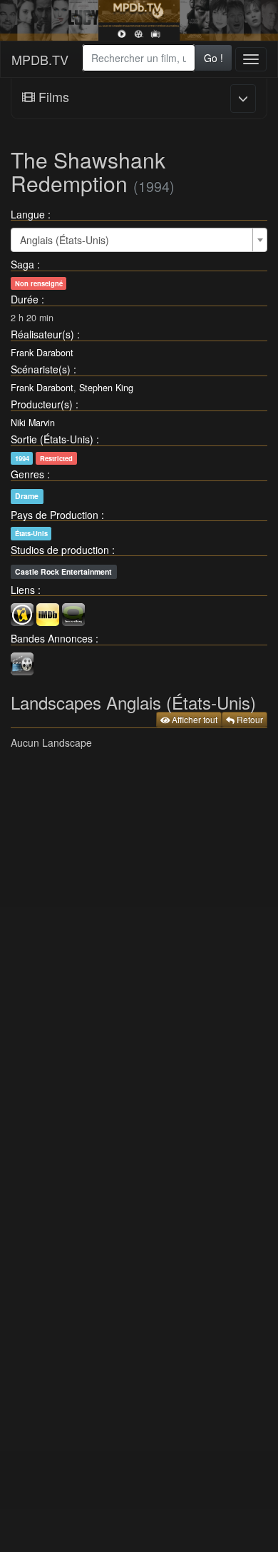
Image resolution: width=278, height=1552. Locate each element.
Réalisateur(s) (42, 334)
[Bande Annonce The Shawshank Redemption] (22, 662)
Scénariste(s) (41, 369)
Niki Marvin (33, 422)
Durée (24, 299)
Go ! (213, 58)
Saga (22, 264)
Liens (23, 590)
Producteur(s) (42, 404)
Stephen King (106, 387)
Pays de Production (54, 515)
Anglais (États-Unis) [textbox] (64, 240)
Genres (27, 474)
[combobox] (138, 57)
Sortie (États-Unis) (52, 439)
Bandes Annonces (52, 638)
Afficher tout (193, 719)
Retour (249, 719)
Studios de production (60, 550)
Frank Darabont (42, 352)
